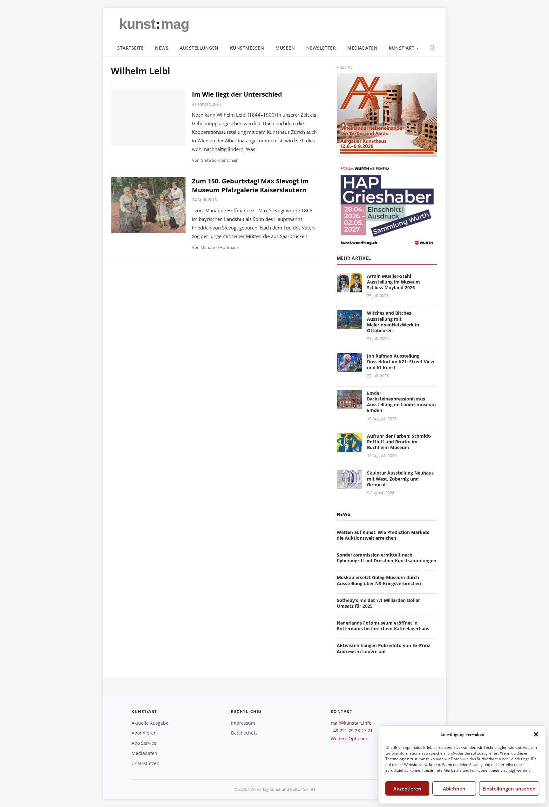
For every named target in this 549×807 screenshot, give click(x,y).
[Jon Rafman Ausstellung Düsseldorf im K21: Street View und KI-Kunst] (349, 368)
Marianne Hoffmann (219, 247)
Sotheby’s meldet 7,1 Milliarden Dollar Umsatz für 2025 (378, 603)
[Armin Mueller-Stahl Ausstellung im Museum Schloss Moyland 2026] (349, 288)
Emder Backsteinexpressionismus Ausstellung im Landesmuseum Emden (401, 402)
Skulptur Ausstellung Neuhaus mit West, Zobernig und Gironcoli (400, 478)
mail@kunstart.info (351, 723)
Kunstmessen (247, 48)
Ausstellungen (199, 48)
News (161, 48)
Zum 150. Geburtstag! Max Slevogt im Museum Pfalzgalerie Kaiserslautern (250, 185)
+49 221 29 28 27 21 (352, 731)
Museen (285, 48)
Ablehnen (454, 788)
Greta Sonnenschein (219, 160)
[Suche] (432, 47)
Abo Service (144, 743)
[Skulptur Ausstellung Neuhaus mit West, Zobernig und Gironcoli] (349, 485)
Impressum (243, 723)
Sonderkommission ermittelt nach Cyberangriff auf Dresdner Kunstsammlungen (386, 558)
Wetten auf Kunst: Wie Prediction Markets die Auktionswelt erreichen (383, 535)
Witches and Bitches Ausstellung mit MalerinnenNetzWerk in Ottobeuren (393, 321)
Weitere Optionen (350, 738)
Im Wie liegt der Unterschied (237, 94)
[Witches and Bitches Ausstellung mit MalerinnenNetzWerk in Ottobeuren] (349, 326)
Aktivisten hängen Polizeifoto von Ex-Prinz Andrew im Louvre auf (383, 648)
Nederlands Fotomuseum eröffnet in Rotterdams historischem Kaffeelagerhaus (383, 626)
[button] (536, 734)
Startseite (130, 48)
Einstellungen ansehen (509, 788)
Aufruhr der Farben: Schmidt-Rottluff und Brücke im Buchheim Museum (399, 441)
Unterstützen (145, 763)
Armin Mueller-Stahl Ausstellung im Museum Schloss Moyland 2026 (393, 282)
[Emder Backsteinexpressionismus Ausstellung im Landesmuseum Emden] (349, 405)
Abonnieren (144, 733)
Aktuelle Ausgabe (150, 723)
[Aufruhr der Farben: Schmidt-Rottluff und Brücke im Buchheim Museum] (349, 448)
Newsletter (321, 48)
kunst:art (402, 48)
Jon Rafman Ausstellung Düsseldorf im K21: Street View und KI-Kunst (400, 361)
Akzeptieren (407, 788)
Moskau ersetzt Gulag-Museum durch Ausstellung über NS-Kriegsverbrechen (379, 580)
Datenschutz (244, 733)
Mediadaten (362, 48)
